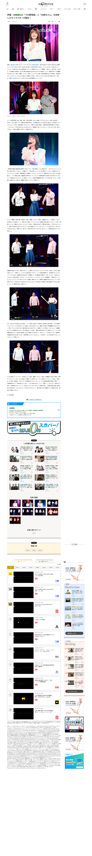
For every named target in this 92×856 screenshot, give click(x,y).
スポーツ (52, 9)
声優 (36, 9)
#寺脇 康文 (34, 550)
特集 (85, 9)
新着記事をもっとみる (71, 633)
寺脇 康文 (12, 64)
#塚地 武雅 (40, 550)
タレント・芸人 (67, 9)
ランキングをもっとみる (72, 691)
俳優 (13, 9)
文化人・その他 (77, 9)
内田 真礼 (15, 78)
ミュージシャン (43, 9)
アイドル (29, 9)
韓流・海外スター (20, 9)
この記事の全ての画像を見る (34, 399)
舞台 (34, 533)
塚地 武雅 (35, 64)
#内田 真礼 (28, 550)
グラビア (59, 9)
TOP (7, 9)
